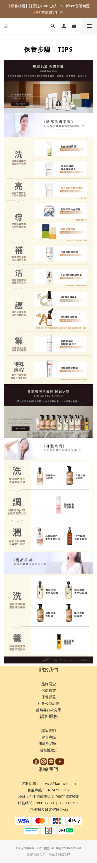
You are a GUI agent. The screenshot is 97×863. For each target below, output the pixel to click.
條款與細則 (48, 743)
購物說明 (48, 730)
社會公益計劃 (48, 703)
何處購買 (48, 690)
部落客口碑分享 (48, 709)
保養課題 (48, 696)
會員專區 (48, 737)
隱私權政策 (49, 750)
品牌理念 (48, 683)
